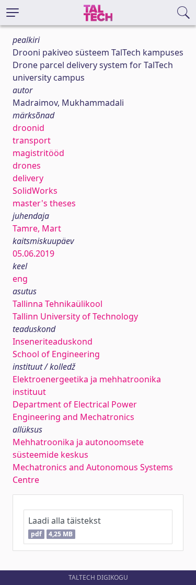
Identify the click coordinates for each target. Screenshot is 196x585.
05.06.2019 (33, 253)
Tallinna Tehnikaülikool (57, 304)
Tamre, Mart (37, 228)
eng (20, 278)
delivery (28, 178)
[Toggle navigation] (12, 12)
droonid (28, 128)
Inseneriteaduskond (53, 341)
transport (32, 140)
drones (27, 165)
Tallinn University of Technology (75, 316)
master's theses (44, 203)
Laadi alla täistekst (64, 526)
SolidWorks (35, 190)
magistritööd (38, 153)
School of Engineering (56, 354)
